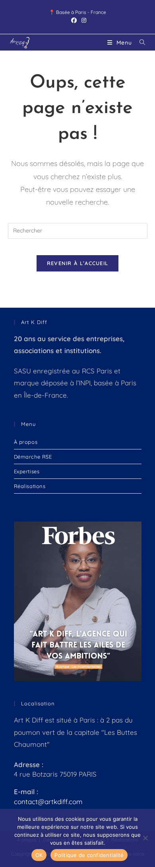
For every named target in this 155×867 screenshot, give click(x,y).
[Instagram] (82, 20)
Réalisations (30, 486)
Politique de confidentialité (89, 855)
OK (39, 855)
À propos (26, 442)
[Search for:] (139, 42)
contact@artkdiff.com (48, 801)
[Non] (145, 838)
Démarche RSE (33, 456)
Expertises (27, 471)
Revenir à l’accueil (77, 263)
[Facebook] (74, 20)
